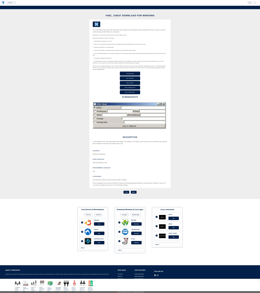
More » (83, 247)
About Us (120, 276)
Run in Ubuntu (130, 78)
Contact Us (120, 278)
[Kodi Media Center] (88, 241)
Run (99, 224)
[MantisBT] (125, 222)
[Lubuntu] (88, 231)
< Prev (126, 192)
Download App (130, 73)
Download (136, 224)
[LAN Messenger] (125, 231)
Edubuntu (96, 220)
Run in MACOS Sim (130, 92)
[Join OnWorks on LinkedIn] (155, 275)
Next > (133, 192)
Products (10, 2)
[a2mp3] (162, 216)
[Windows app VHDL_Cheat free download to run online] (96, 24)
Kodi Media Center (99, 238)
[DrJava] (125, 241)
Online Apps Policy (139, 274)
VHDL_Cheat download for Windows (130, 15)
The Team (120, 274)
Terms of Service (139, 278)
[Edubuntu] (88, 222)
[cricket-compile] (162, 235)
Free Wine (98, 214)
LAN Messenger (135, 229)
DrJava (133, 238)
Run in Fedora (130, 83)
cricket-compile (172, 233)
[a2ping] (162, 226)
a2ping (170, 224)
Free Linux (88, 214)
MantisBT (133, 220)
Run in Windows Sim (130, 87)
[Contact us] (157, 275)
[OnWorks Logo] (3, 3)
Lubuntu (96, 229)
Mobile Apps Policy (139, 276)
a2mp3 (170, 214)
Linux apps (124, 214)
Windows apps (135, 214)
